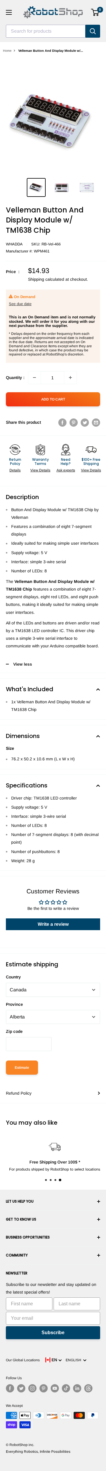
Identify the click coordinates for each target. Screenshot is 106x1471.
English (74, 1360)
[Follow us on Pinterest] (43, 1388)
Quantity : (15, 377)
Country (13, 977)
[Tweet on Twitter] (85, 422)
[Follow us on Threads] (88, 1388)
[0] (95, 12)
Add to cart (53, 399)
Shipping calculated (46, 279)
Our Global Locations (23, 1360)
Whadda (14, 244)
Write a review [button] (53, 924)
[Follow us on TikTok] (66, 1388)
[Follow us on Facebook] (10, 1388)
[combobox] (45, 31)
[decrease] (34, 377)
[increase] (70, 377)
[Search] (92, 31)
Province (14, 1004)
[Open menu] (9, 12)
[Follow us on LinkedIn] (77, 1388)
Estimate (22, 1068)
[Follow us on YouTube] (55, 1388)
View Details (40, 470)
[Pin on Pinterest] (73, 422)
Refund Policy (19, 1093)
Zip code (14, 1031)
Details (15, 470)
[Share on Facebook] (62, 422)
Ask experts (66, 470)
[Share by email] (96, 422)
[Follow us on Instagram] (32, 1388)
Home (7, 50)
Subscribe (53, 1332)
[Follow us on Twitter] (21, 1388)
